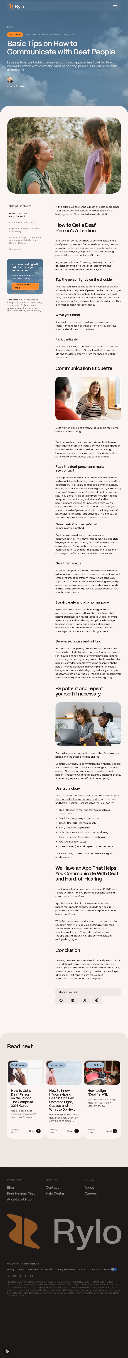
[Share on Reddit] (96, 1000)
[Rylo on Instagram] (26, 1276)
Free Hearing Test (21, 1193)
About (89, 1187)
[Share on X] (84, 1000)
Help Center (55, 1193)
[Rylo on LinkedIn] (14, 1276)
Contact (52, 1187)
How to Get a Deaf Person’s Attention (18, 215)
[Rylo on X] (8, 1276)
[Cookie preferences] (7, 1351)
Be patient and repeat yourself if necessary (24, 230)
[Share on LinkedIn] (73, 1000)
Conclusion (15, 249)
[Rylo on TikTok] (20, 1276)
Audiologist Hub (19, 1199)
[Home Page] (16, 6)
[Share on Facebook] (61, 1000)
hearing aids (104, 581)
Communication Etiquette (22, 222)
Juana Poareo (14, 299)
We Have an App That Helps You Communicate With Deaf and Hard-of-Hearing (25, 240)
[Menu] (115, 7)
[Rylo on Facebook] (31, 1276)
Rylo (61, 809)
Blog (10, 1187)
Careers (91, 1193)
